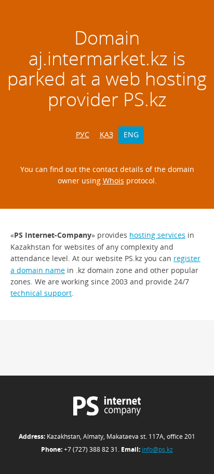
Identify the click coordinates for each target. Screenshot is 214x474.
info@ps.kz (157, 449)
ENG (131, 134)
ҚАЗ (106, 134)
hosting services (157, 235)
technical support (41, 293)
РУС (82, 134)
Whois (113, 180)
